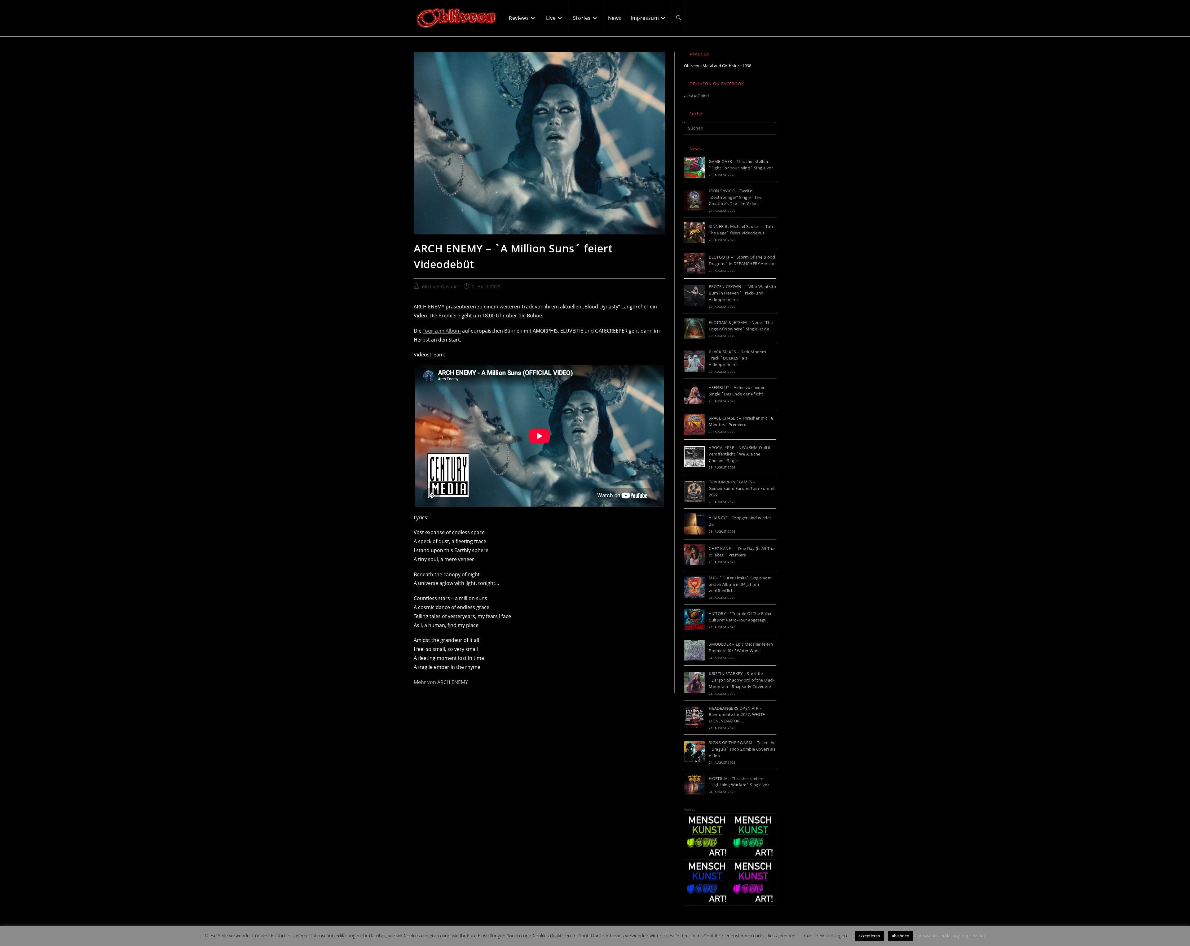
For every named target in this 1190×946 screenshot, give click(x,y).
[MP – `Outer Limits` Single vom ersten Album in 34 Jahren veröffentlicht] (694, 587)
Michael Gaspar (439, 287)
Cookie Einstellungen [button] (825, 935)
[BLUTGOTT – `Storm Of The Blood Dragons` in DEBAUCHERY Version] (694, 263)
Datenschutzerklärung (937, 935)
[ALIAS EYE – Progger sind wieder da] (694, 523)
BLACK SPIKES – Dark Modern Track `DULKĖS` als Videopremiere (737, 358)
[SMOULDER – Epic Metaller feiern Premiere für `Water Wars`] (694, 650)
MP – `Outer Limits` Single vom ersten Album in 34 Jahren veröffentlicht (740, 584)
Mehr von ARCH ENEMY (441, 682)
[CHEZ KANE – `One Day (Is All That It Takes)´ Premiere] (694, 554)
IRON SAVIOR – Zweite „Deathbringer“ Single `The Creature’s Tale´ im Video (735, 197)
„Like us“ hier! (696, 95)
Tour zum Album (442, 330)
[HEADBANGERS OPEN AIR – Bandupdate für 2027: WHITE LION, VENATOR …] (694, 717)
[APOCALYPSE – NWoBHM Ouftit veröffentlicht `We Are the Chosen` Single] (694, 456)
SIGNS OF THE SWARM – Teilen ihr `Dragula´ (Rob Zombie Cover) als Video (742, 749)
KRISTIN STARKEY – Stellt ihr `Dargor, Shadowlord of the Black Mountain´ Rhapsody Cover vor (741, 680)
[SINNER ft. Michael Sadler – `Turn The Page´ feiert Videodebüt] (694, 232)
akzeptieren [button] (869, 936)
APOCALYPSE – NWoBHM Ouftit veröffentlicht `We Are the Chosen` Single (739, 454)
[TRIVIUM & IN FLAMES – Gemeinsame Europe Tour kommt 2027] (694, 491)
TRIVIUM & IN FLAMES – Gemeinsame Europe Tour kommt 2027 (742, 488)
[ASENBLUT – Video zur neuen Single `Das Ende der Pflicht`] (694, 393)
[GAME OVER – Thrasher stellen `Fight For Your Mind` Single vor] (694, 167)
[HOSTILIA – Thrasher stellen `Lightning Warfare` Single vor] (694, 784)
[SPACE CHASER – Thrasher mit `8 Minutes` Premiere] (694, 424)
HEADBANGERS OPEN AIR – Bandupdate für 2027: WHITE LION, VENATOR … (737, 714)
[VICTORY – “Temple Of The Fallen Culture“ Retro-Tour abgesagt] (694, 619)
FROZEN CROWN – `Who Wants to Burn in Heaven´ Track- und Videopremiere (742, 293)
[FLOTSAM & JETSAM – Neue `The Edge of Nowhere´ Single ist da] (694, 328)
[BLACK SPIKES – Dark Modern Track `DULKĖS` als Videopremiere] (694, 361)
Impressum (973, 935)
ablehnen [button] (900, 936)
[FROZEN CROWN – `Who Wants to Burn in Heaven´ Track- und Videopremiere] (694, 295)
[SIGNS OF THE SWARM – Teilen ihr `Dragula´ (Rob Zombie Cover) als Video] (694, 751)
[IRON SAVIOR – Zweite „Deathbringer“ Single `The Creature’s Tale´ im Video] (694, 200)
